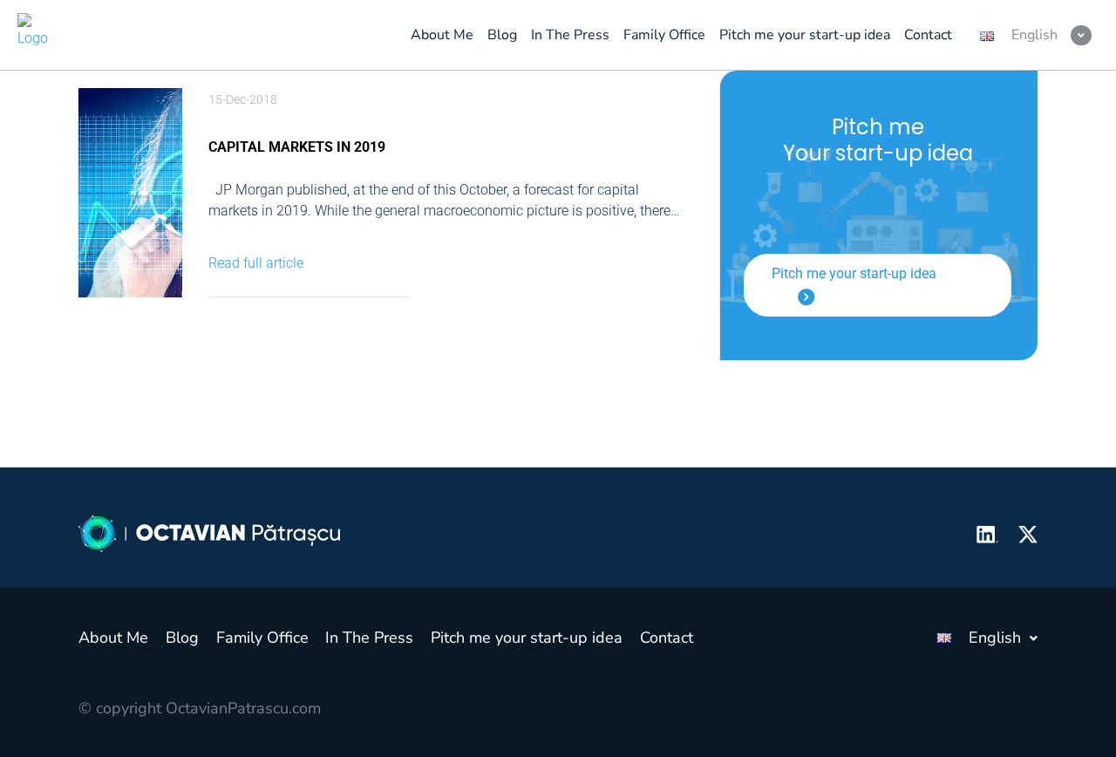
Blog (182, 637)
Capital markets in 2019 (296, 147)
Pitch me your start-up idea (854, 273)
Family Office (262, 637)
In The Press (369, 637)
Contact (666, 637)
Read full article (255, 263)
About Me (113, 637)
